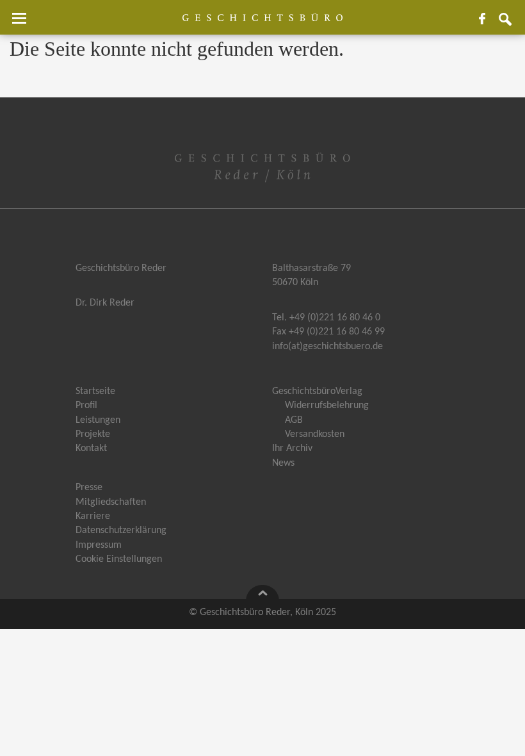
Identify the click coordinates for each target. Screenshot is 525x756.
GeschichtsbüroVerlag (317, 391)
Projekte (93, 434)
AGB (294, 420)
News (283, 463)
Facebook (487, 23)
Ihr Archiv (292, 448)
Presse (89, 487)
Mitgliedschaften (111, 502)
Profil (86, 405)
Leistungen (98, 420)
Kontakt (91, 448)
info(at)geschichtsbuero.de (327, 346)
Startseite (95, 391)
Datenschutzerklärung (121, 530)
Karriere (93, 516)
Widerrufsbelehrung (327, 405)
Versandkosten (314, 434)
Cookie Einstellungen (119, 559)
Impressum (99, 545)
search (510, 23)
